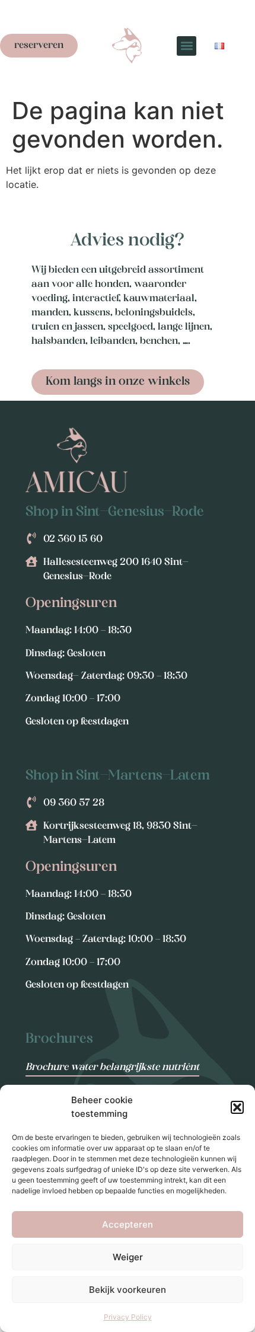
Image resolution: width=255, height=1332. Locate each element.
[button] (237, 1107)
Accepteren (127, 1224)
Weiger (128, 1257)
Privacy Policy (128, 1316)
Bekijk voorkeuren (127, 1289)
